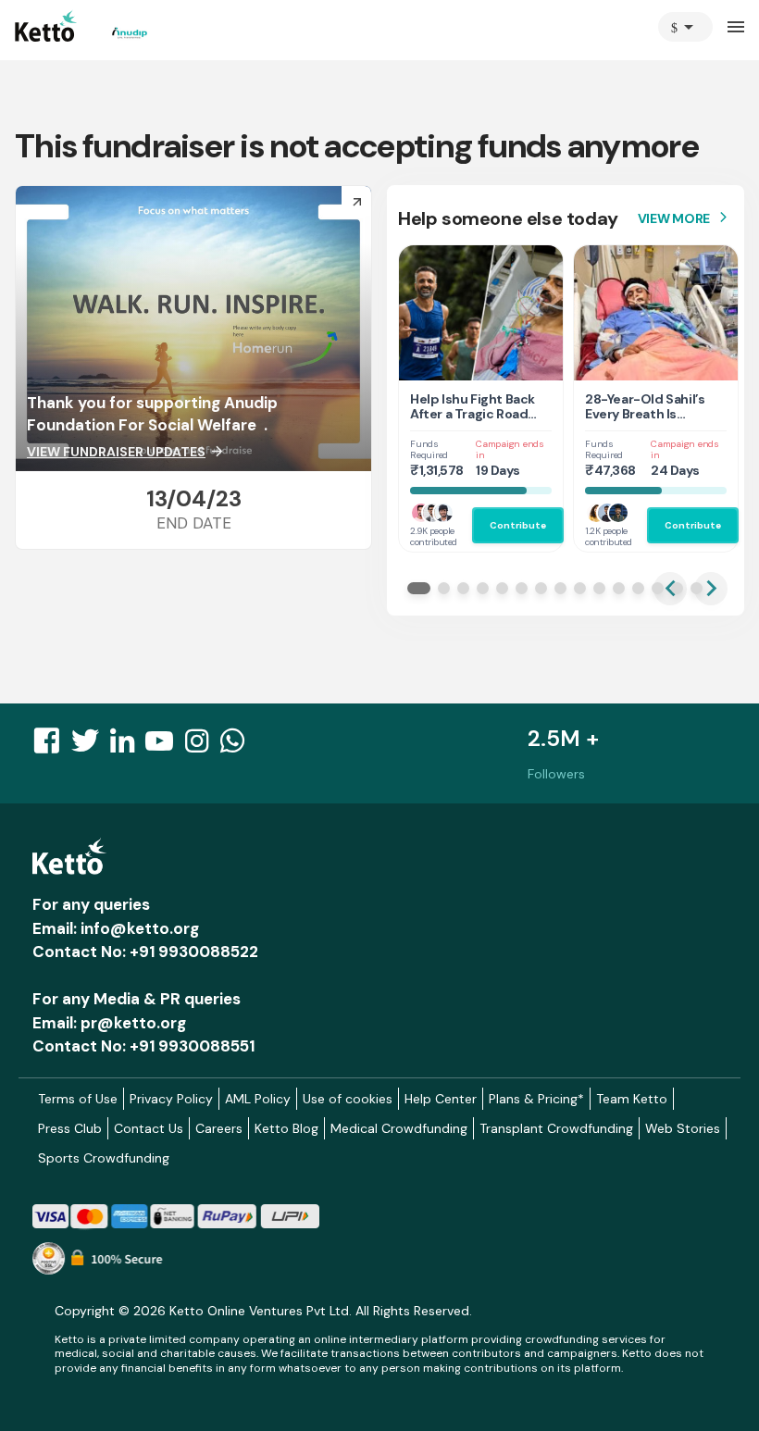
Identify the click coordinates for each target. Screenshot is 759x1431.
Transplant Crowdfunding (556, 1128)
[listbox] (685, 26)
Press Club (70, 1128)
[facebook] (51, 746)
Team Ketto (631, 1098)
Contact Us (148, 1128)
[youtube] (164, 746)
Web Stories (682, 1128)
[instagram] (202, 746)
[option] (685, 27)
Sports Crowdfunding (103, 1158)
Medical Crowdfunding (398, 1128)
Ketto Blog (286, 1128)
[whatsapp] (237, 746)
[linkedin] (127, 746)
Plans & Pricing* (536, 1098)
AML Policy (258, 1098)
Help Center (440, 1098)
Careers (219, 1128)
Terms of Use (78, 1098)
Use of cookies (347, 1098)
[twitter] (90, 746)
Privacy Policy (171, 1098)
